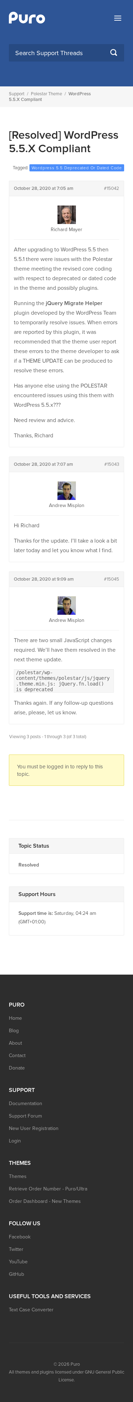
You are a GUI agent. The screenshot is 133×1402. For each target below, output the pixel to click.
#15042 (111, 188)
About (15, 1043)
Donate (17, 1068)
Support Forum (25, 1116)
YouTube (18, 1262)
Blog (14, 1031)
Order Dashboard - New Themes (45, 1201)
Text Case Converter (31, 1310)
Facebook (20, 1237)
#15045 (111, 579)
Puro (75, 1364)
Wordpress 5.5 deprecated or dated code (77, 167)
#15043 (111, 464)
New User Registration (34, 1128)
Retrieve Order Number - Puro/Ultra (48, 1189)
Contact (17, 1055)
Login (15, 1141)
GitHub (16, 1274)
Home (15, 1018)
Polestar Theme (46, 94)
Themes (18, 1176)
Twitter (16, 1249)
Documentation (25, 1103)
